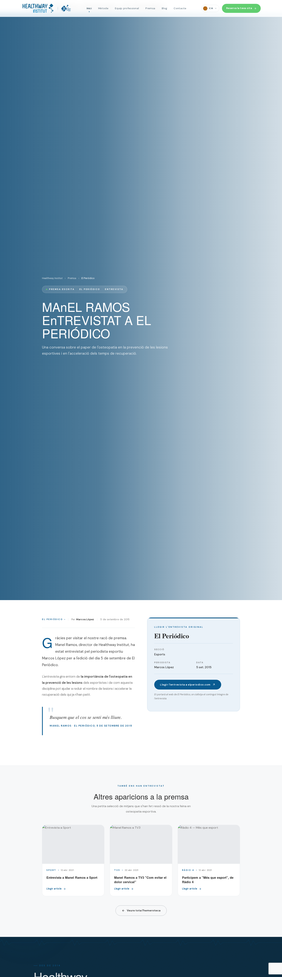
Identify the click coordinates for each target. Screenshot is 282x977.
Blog (164, 8)
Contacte (180, 8)
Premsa (150, 8)
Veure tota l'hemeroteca (143, 910)
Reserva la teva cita (239, 8)
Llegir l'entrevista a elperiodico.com (185, 684)
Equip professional (127, 8)
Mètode (103, 8)
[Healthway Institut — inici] (46, 8)
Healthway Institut (52, 278)
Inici (89, 8)
